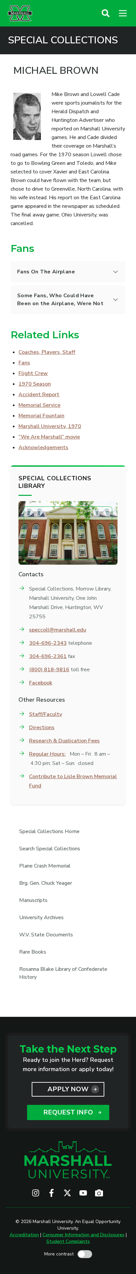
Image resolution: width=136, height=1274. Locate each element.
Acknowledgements (43, 447)
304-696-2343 (48, 643)
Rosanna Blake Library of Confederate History (63, 973)
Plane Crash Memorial (45, 866)
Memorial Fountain (41, 415)
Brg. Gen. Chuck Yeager (45, 883)
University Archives (41, 917)
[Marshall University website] (20, 13)
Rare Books (32, 952)
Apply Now (68, 1089)
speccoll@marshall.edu (57, 630)
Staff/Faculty (45, 714)
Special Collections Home (49, 831)
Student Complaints (68, 1241)
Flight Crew (33, 373)
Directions (41, 727)
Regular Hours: (47, 754)
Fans (24, 362)
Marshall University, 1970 (49, 426)
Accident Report (38, 394)
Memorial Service (39, 405)
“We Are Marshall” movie (49, 437)
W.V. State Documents (46, 934)
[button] (106, 13)
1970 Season (34, 384)
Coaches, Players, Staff (46, 352)
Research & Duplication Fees (64, 740)
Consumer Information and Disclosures (83, 1235)
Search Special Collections (49, 848)
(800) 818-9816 (49, 669)
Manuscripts (33, 900)
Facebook (40, 682)
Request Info (68, 1112)
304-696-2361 (48, 656)
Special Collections (63, 40)
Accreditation (24, 1235)
